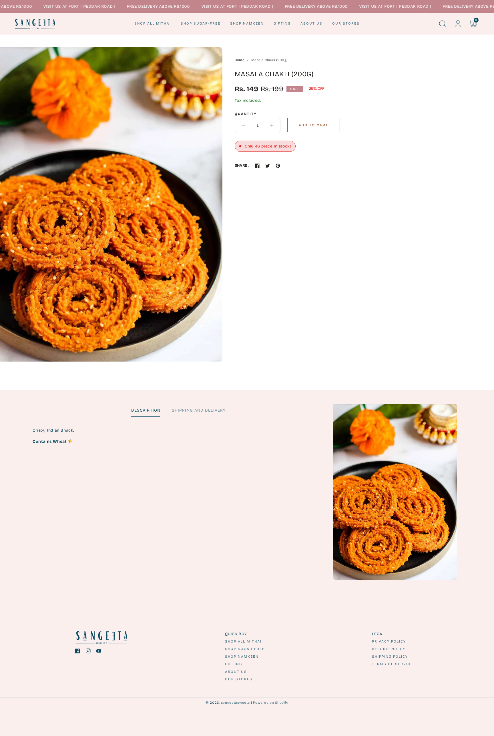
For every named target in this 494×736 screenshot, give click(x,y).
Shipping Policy (390, 657)
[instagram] (88, 652)
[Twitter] (267, 165)
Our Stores (238, 679)
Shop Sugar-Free (245, 649)
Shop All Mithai (243, 641)
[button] (442, 23)
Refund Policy (388, 649)
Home (239, 60)
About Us (236, 672)
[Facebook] (257, 165)
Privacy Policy (389, 641)
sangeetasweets (235, 703)
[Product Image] (111, 204)
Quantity (246, 114)
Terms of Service (392, 664)
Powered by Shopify (270, 703)
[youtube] (98, 652)
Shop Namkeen (242, 657)
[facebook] (77, 652)
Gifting (233, 664)
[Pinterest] (278, 165)
